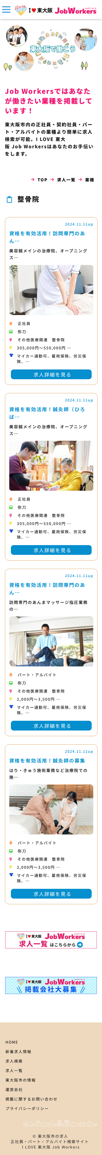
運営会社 (14, 1089)
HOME (11, 1042)
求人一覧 (66, 179)
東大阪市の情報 (20, 1080)
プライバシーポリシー (27, 1108)
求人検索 (14, 1061)
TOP (43, 179)
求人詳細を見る (52, 374)
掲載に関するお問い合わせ (31, 1099)
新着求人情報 (18, 1051)
